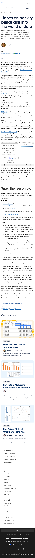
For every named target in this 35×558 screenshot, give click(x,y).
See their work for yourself (9, 132)
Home (4, 7)
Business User (13, 303)
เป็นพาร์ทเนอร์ (7, 506)
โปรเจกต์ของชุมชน (8, 485)
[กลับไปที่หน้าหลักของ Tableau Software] (7, 2)
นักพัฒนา (21, 534)
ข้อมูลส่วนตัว (25, 538)
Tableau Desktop (8, 204)
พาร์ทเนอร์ (7, 500)
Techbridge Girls (6, 94)
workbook (13, 209)
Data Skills (11, 7)
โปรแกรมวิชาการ (8, 491)
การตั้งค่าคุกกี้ (25, 541)
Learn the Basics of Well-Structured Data (14, 346)
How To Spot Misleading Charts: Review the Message (16, 386)
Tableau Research (8, 462)
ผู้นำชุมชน (6, 479)
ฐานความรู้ (6, 515)
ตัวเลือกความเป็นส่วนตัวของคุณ (18, 544)
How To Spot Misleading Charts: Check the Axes (14, 430)
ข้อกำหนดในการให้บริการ (16, 538)
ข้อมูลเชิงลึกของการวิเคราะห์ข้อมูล (12, 459)
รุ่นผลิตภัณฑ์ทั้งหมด (9, 523)
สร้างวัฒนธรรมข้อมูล (9, 456)
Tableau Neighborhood (10, 488)
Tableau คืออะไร (9, 450)
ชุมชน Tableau (8, 471)
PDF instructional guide (11, 214)
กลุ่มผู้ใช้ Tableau (8, 477)
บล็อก (15, 534)
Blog (7, 7)
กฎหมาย (7, 538)
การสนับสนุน (7, 512)
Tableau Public (7, 206)
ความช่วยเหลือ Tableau (10, 520)
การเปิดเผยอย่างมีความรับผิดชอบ (13, 541)
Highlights (4, 112)
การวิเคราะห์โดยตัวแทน (10, 453)
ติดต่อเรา (6, 465)
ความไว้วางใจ (9, 534)
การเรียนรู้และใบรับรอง (10, 518)
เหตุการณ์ (6, 494)
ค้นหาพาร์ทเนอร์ (8, 503)
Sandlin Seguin (11, 45)
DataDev (6, 482)
